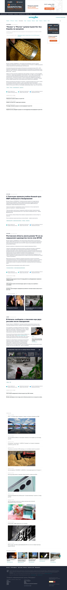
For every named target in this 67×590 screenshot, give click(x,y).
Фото (49, 20)
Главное (7, 20)
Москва (33, 20)
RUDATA (25, 582)
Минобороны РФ (9, 220)
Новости (40, 20)
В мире (16, 20)
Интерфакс (33, 17)
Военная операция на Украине (11, 560)
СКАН (25, 581)
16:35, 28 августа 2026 (14, 194)
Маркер (8, 583)
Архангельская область (17, 220)
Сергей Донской (16, 87)
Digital (37, 20)
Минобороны (16, 158)
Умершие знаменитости (44, 559)
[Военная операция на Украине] (12, 558)
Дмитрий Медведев (10, 158)
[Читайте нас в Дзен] (24, 585)
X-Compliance (8, 581)
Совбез (21, 158)
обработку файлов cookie (48, 573)
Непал (8, 382)
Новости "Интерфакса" (27, 580)
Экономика (21, 20)
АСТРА (8, 584)
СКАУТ (8, 582)
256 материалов (31, 562)
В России (12, 20)
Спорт (25, 20)
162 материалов (53, 562)
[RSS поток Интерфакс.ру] (29, 585)
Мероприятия (37, 567)
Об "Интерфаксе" (14, 567)
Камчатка (27, 220)
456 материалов (42, 561)
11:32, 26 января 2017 (15, 24)
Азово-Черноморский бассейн (19, 267)
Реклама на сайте (31, 567)
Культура (29, 20)
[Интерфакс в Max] (30, 585)
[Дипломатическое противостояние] (33, 558)
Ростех (11, 87)
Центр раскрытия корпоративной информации (30, 583)
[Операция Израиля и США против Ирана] (22, 558)
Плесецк (23, 220)
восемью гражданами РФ (22, 335)
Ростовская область (10, 267)
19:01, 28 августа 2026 (14, 233)
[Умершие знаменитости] (44, 558)
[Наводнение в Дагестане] (55, 558)
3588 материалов (21, 562)
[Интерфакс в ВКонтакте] (27, 585)
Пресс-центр (20, 567)
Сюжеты (45, 20)
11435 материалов (10, 562)
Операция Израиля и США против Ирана (22, 561)
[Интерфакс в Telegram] (26, 585)
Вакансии (25, 567)
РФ (10, 382)
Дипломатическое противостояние (32, 560)
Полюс (8, 87)
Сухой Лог (21, 87)
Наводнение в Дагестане (53, 560)
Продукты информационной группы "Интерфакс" (21, 577)
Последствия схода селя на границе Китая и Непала (21, 349)
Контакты (8, 567)
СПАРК (8, 580)
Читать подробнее (37, 340)
